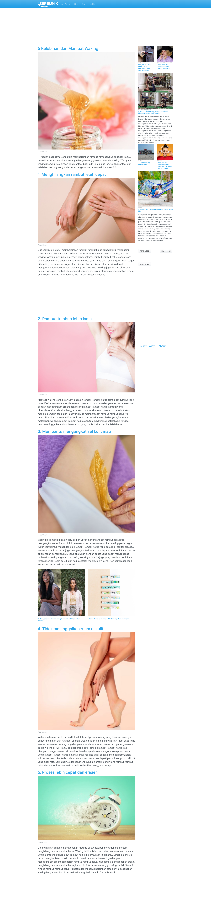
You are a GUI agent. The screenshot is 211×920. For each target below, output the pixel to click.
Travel (67, 4)
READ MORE (144, 251)
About (162, 346)
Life (76, 4)
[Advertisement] (105, 28)
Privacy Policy (146, 346)
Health (92, 4)
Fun (83, 4)
